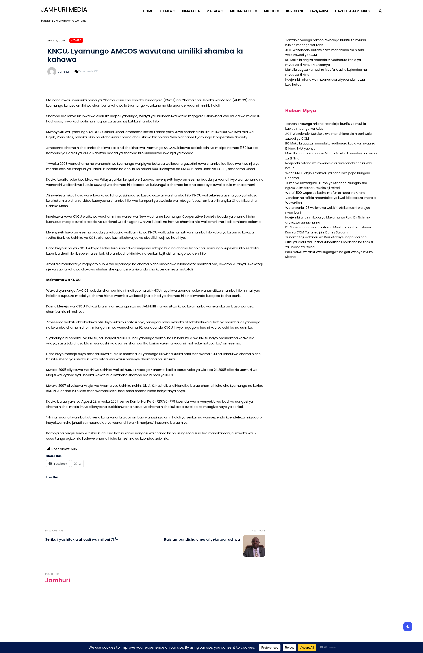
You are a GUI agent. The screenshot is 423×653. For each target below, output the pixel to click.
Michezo (272, 11)
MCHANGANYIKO (244, 11)
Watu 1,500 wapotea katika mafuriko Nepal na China (325, 193)
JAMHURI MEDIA (64, 10)
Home (148, 11)
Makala (213, 11)
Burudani (294, 11)
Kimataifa (191, 11)
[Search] (380, 11)
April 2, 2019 (56, 40)
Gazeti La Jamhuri (351, 11)
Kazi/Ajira (319, 11)
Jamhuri (64, 71)
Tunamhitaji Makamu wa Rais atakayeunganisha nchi (326, 237)
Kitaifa (166, 11)
